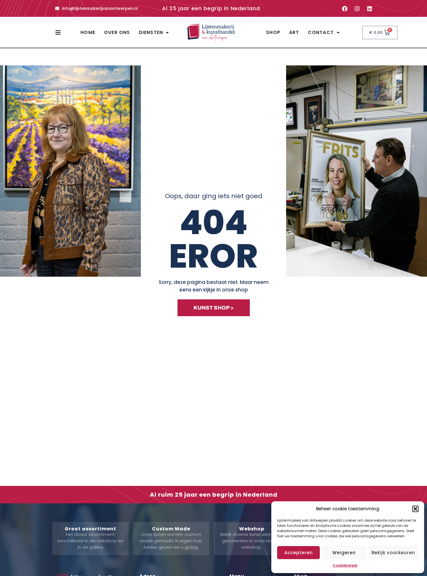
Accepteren (298, 553)
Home (87, 32)
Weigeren (344, 553)
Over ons (117, 32)
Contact (321, 32)
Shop (273, 32)
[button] (415, 509)
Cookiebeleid (345, 565)
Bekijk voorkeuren (393, 553)
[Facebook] (344, 8)
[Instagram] (357, 8)
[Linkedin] (369, 8)
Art (294, 32)
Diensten (151, 32)
